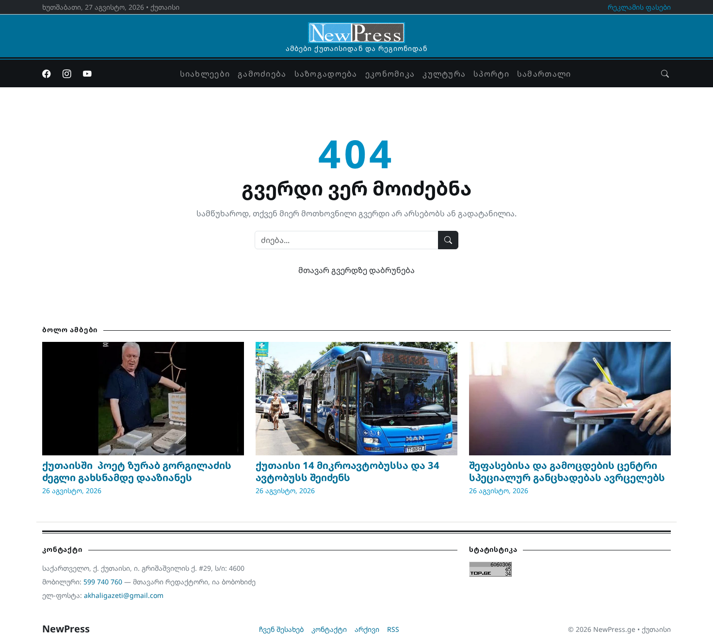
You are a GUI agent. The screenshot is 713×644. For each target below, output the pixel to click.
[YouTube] (87, 73)
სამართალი (544, 73)
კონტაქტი (329, 629)
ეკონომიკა (390, 73)
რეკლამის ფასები (639, 7)
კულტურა (444, 73)
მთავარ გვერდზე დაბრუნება (356, 270)
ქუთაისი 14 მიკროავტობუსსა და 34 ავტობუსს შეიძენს (347, 471)
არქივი (367, 629)
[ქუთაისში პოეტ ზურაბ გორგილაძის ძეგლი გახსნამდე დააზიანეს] (143, 398)
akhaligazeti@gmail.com (123, 595)
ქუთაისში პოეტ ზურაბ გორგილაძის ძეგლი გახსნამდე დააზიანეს (136, 471)
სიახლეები (205, 73)
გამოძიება (262, 73)
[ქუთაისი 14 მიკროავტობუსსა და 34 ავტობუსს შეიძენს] (356, 398)
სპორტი (491, 73)
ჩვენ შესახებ (281, 629)
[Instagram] (67, 73)
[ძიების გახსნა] (665, 73)
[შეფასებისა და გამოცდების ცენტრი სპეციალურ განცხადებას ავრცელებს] (570, 398)
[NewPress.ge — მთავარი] (356, 28)
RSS (393, 629)
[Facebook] (46, 73)
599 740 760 (102, 581)
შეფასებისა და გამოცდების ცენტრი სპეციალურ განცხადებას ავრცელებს (567, 471)
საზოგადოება (325, 73)
